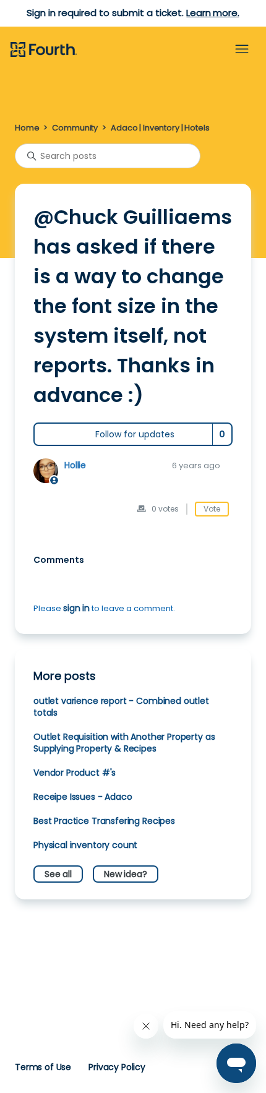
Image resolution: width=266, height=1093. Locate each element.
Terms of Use (43, 1067)
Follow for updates (134, 434)
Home (27, 128)
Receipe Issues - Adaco (82, 797)
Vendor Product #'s (74, 772)
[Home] (44, 50)
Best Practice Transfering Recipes (104, 821)
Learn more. (212, 12)
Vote (212, 509)
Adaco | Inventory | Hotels (160, 128)
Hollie (75, 465)
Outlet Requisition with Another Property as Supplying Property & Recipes (124, 743)
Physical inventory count (85, 845)
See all (58, 874)
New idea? (125, 874)
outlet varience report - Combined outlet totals (121, 707)
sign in (76, 608)
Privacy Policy (116, 1067)
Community (75, 128)
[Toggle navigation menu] (241, 49)
